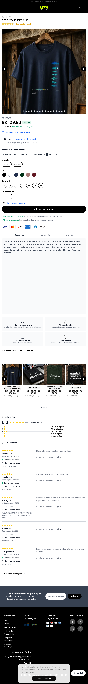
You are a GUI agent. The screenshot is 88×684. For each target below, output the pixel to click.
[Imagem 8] (42, 111)
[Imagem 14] (59, 111)
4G (41, 185)
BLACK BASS (6, 489)
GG (29, 185)
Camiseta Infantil (38, 154)
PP (4, 185)
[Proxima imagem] (83, 68)
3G (35, 185)
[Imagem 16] (64, 111)
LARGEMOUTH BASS (9, 466)
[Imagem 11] (51, 111)
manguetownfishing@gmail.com (17, 656)
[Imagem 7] (40, 111)
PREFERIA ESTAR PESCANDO (54, 387)
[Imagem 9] (45, 111)
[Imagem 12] (53, 111)
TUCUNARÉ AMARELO (10, 513)
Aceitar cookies (44, 678)
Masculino (17, 164)
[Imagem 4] (31, 111)
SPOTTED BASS (7, 541)
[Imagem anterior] (4, 68)
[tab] (19, 235)
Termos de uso (10, 627)
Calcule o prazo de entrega (17, 132)
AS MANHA (75, 387)
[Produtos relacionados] (41, 407)
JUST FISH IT (33, 387)
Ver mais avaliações (13, 573)
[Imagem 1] (23, 111)
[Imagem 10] (48, 111)
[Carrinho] (85, 7)
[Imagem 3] (29, 111)
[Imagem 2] (26, 111)
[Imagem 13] (56, 111)
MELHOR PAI (6, 564)
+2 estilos (53, 154)
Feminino (7, 164)
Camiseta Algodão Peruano (15, 154)
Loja (5, 620)
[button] (3, 7)
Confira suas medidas (16, 203)
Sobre (6, 624)
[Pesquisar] (80, 7)
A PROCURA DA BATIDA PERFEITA (12, 387)
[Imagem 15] (62, 111)
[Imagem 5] (34, 111)
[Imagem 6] (37, 111)
